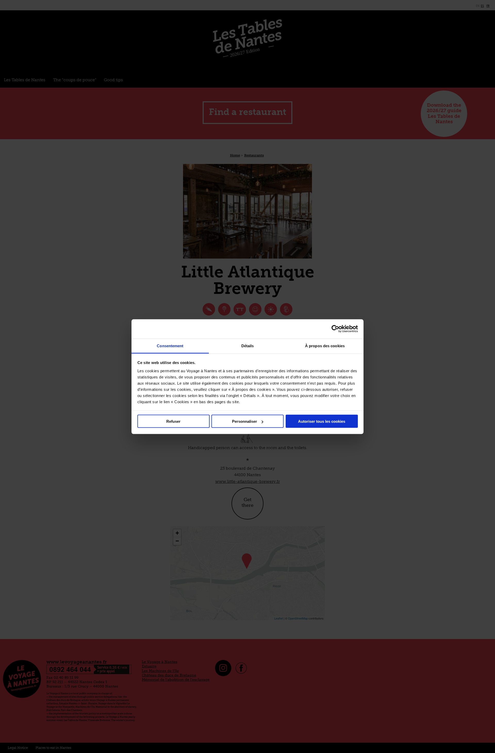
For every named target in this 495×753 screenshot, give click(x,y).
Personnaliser (244, 421)
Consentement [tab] (170, 345)
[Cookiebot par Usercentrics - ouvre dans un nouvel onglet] (335, 329)
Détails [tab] (247, 345)
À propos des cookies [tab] (325, 345)
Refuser (173, 421)
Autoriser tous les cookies (321, 421)
